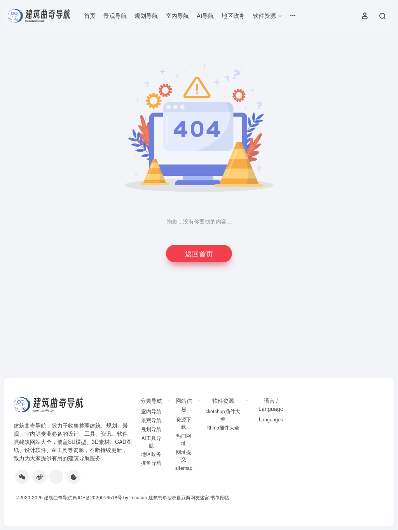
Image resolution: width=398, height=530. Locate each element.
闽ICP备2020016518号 (97, 497)
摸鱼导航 (151, 462)
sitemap (183, 467)
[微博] (39, 477)
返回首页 (199, 253)
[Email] (56, 477)
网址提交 (183, 456)
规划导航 (146, 15)
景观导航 (115, 15)
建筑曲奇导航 (30, 425)
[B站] (73, 477)
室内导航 (177, 15)
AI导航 (205, 15)
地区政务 (233, 15)
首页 (90, 15)
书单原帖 (219, 497)
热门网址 (183, 439)
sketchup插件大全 (223, 415)
